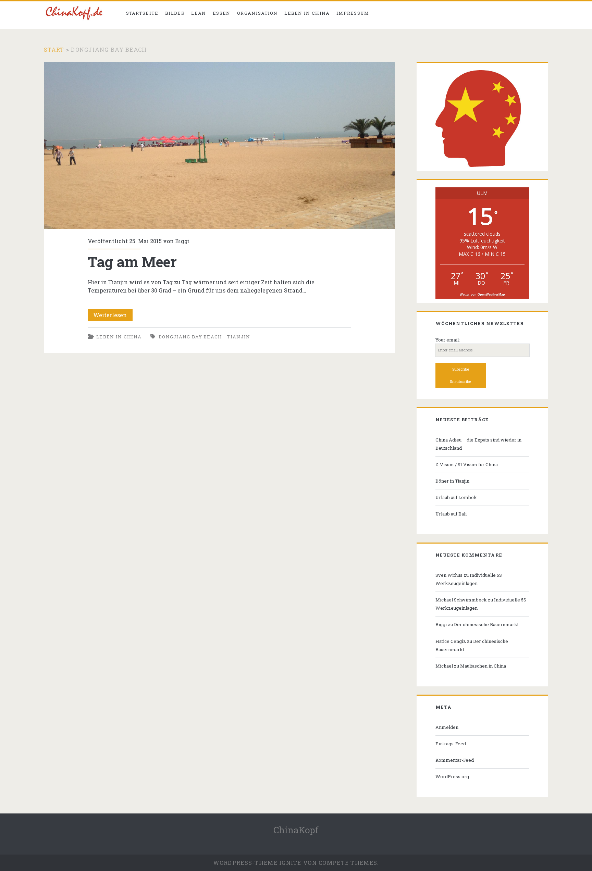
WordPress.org (452, 776)
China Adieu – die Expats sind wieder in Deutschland (478, 444)
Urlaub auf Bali (451, 514)
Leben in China (307, 13)
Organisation (257, 13)
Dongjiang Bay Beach (190, 337)
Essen (222, 13)
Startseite (142, 13)
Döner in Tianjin (452, 481)
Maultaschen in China (483, 666)
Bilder (175, 13)
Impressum (352, 13)
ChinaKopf (296, 830)
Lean (198, 13)
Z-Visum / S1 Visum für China (466, 464)
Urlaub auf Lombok (456, 497)
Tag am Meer (219, 145)
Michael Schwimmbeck (461, 600)
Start (54, 49)
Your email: (447, 340)
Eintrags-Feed (450, 744)
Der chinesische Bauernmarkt (486, 624)
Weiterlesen (113, 316)
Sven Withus (449, 575)
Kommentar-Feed (454, 760)
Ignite (290, 862)
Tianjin (238, 337)
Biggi (182, 241)
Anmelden (446, 727)
